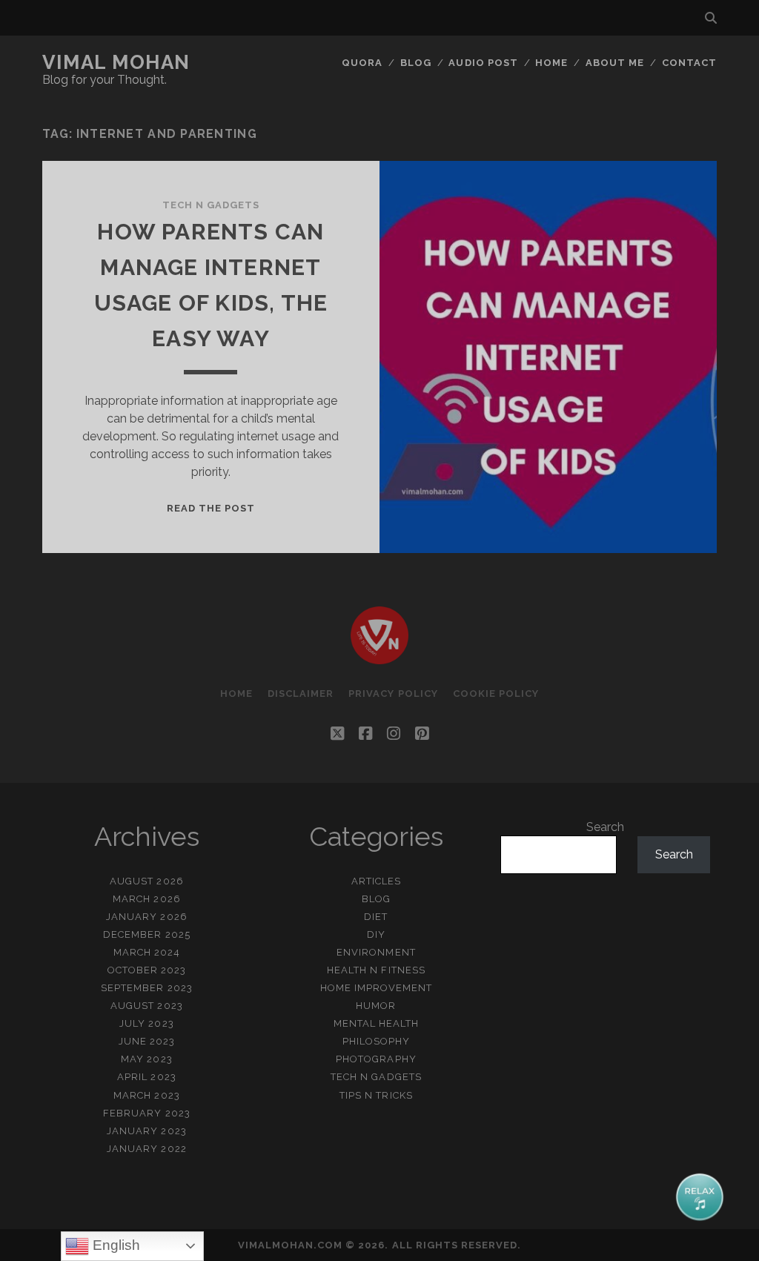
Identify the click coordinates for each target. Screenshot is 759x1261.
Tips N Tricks (376, 1095)
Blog (415, 62)
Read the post (211, 508)
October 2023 (147, 970)
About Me (615, 62)
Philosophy (376, 1041)
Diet (376, 916)
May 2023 (146, 1059)
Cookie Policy (496, 693)
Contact (689, 62)
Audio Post (482, 62)
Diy (376, 934)
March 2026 (146, 898)
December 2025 (146, 934)
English (114, 1245)
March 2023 (146, 1095)
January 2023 (147, 1130)
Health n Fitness (376, 970)
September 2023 (147, 987)
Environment (376, 952)
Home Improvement (376, 987)
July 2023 (146, 1023)
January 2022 (147, 1148)
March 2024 (146, 952)
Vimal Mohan (116, 62)
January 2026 (147, 916)
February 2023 (146, 1113)
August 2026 (146, 881)
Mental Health (377, 1023)
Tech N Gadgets (211, 205)
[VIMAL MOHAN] (379, 657)
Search (605, 827)
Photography (376, 1059)
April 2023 (146, 1076)
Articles (376, 881)
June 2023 (147, 1041)
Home (551, 62)
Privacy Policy (393, 693)
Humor (376, 1005)
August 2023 (146, 1005)
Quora (362, 62)
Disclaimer (301, 693)
